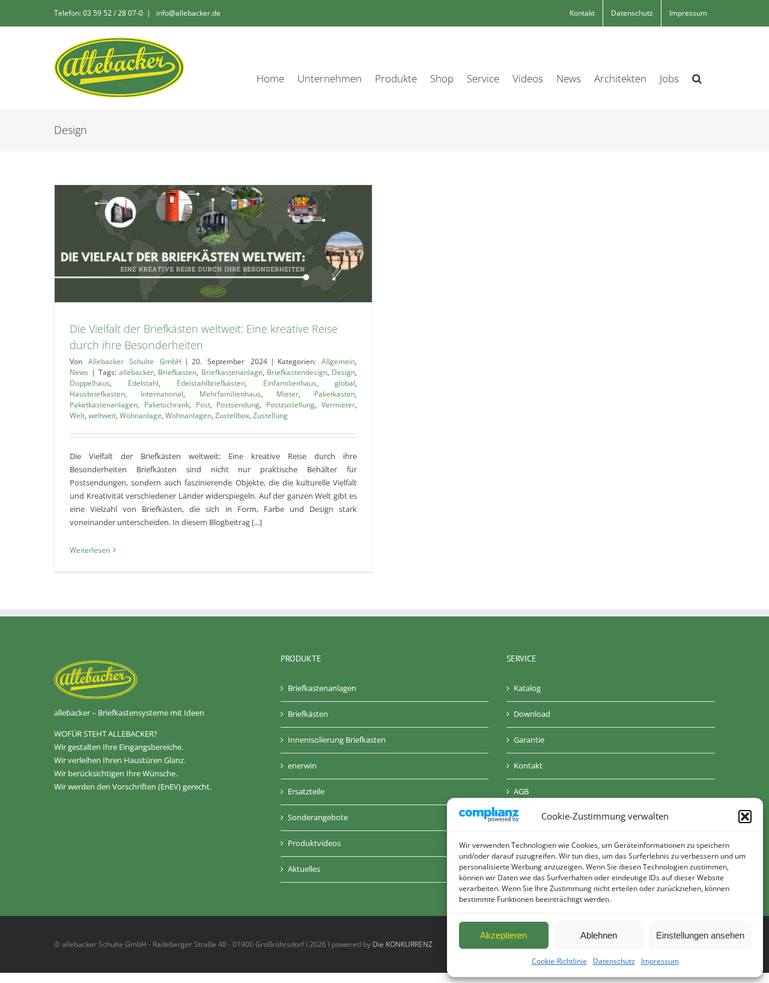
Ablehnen (598, 935)
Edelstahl (143, 383)
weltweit (102, 415)
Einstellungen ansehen (700, 935)
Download (532, 713)
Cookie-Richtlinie (559, 961)
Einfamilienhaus (290, 383)
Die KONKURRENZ (402, 944)
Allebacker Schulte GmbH (134, 361)
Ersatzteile (306, 791)
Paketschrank (166, 405)
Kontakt (528, 765)
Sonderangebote (318, 817)
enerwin (302, 765)
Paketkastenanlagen (104, 405)
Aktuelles (304, 868)
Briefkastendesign (297, 372)
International (162, 394)
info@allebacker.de (187, 13)
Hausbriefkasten (97, 394)
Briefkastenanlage (232, 372)
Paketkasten (334, 394)
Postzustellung (290, 405)
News (79, 372)
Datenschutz (614, 961)
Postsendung (238, 405)
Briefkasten (177, 372)
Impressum (660, 961)
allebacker (136, 372)
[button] (745, 817)
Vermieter (338, 405)
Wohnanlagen (188, 415)
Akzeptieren (503, 935)
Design (343, 372)
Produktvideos (314, 843)
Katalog (527, 688)
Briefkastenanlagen (322, 688)
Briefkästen (308, 713)
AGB (521, 791)
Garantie (529, 739)
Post (203, 405)
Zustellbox (232, 415)
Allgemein (338, 361)
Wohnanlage (141, 415)
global (345, 383)
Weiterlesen (90, 550)
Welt (77, 415)
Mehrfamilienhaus (230, 394)
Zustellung (270, 415)
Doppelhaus (90, 383)
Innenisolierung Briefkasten (337, 739)
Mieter (287, 394)
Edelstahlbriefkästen (211, 383)
